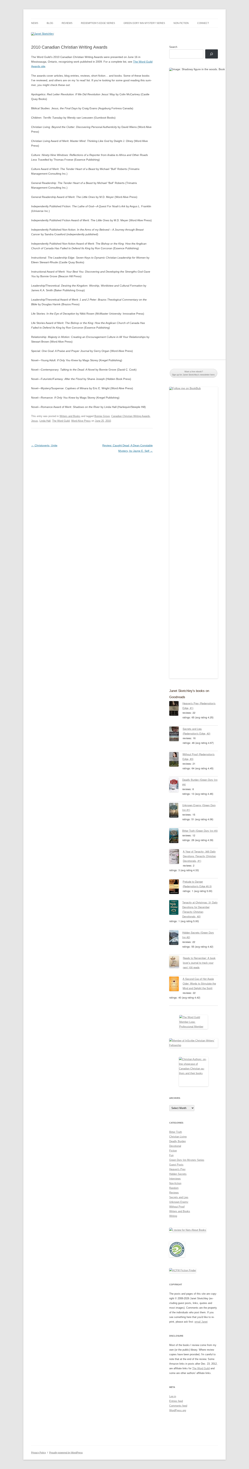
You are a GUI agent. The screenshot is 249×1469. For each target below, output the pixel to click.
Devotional (175, 1146)
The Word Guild (61, 420)
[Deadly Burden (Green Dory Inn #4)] (175, 785)
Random (174, 1188)
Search (173, 46)
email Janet (201, 1321)
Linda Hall (45, 420)
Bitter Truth (175, 1132)
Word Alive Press (81, 420)
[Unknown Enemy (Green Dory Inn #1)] (175, 811)
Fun (171, 1155)
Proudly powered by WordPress (66, 1452)
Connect (203, 23)
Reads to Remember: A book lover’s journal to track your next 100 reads (199, 962)
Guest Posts (176, 1164)
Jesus (34, 420)
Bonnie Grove (102, 416)
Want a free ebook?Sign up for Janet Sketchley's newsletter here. (193, 373)
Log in (172, 1396)
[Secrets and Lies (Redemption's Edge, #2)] (176, 734)
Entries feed (176, 1401)
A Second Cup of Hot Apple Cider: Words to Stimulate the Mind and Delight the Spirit (199, 983)
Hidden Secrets (178, 1174)
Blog (50, 23)
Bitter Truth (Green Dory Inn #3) (200, 830)
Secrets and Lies (178, 1197)
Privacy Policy (38, 1452)
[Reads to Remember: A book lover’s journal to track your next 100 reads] (176, 962)
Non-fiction (181, 23)
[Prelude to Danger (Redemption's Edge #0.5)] (176, 887)
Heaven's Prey (177, 1169)
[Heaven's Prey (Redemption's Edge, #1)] (175, 709)
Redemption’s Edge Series (98, 23)
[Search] (211, 54)
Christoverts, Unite (44, 445)
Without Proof (177, 1206)
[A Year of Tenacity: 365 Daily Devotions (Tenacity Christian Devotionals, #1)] (176, 857)
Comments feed (178, 1405)
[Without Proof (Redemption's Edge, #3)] (175, 760)
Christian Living (178, 1136)
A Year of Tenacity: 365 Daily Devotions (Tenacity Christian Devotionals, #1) (199, 856)
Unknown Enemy (178, 1202)
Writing (173, 1216)
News (34, 23)
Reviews (67, 23)
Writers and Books (70, 416)
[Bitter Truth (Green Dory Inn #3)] (175, 836)
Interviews (175, 1178)
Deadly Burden (177, 1141)
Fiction (173, 1150)
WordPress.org (177, 1410)
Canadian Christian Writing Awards (130, 416)
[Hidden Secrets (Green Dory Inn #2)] (175, 938)
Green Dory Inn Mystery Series (144, 23)
